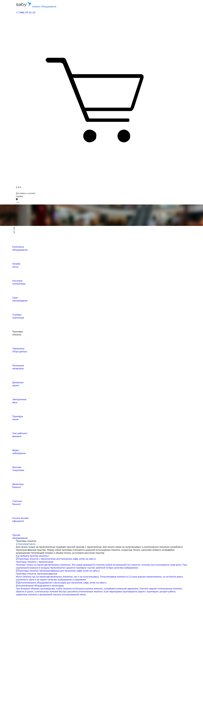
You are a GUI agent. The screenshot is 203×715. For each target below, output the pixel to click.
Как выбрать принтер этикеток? (32, 555)
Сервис (19, 196)
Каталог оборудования (44, 6)
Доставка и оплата (25, 193)
